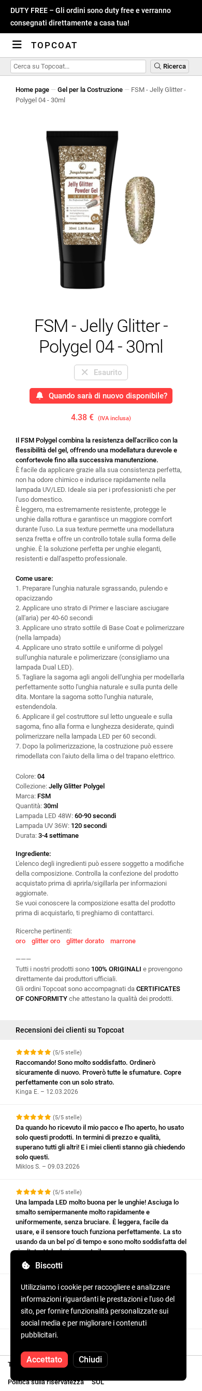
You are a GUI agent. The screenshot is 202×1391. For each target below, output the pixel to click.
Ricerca (174, 66)
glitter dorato (85, 941)
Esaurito (106, 372)
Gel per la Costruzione (90, 89)
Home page (32, 89)
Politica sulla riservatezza (46, 1382)
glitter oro (46, 941)
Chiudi (90, 1360)
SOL (98, 1382)
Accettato (44, 1360)
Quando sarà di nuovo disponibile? (106, 395)
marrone (123, 941)
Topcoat (54, 45)
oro (20, 941)
